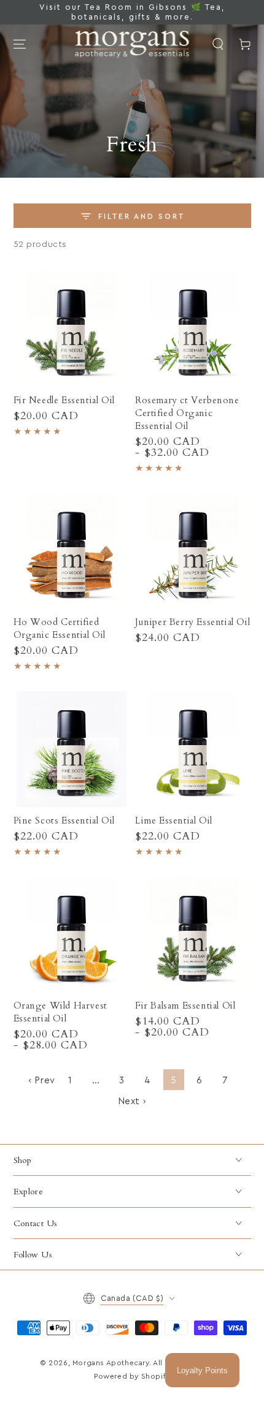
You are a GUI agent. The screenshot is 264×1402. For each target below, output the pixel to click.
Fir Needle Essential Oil (64, 400)
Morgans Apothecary (110, 1362)
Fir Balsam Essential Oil (185, 1005)
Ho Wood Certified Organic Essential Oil (60, 628)
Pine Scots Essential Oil (64, 820)
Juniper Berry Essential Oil (192, 622)
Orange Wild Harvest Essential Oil (60, 1012)
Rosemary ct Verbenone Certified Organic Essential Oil (187, 413)
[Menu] (19, 44)
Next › (132, 1101)
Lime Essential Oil (173, 820)
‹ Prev (41, 1080)
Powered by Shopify (132, 1376)
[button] (217, 44)
